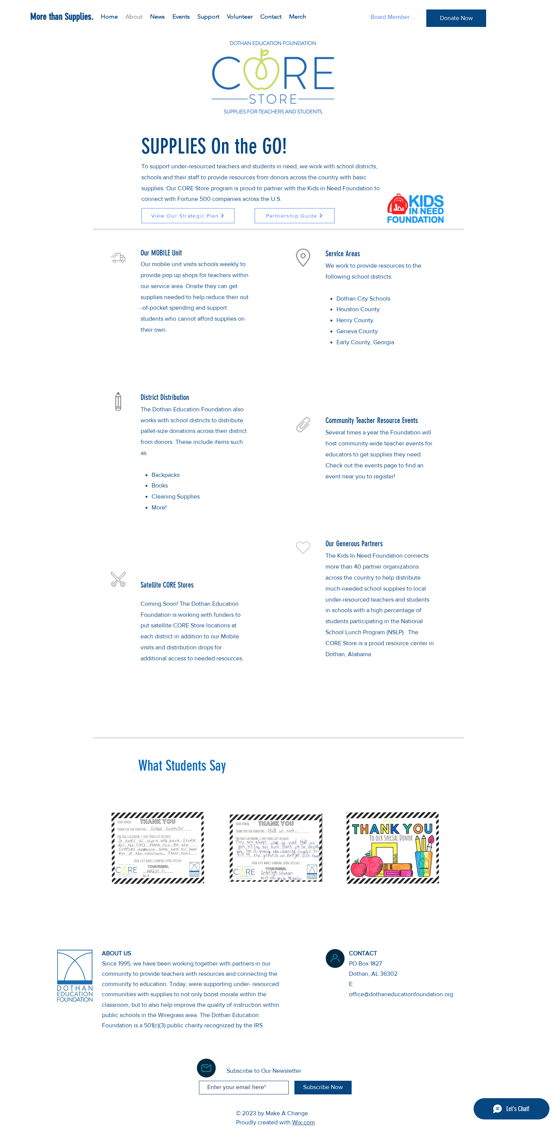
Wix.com (303, 1122)
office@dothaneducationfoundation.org (401, 994)
